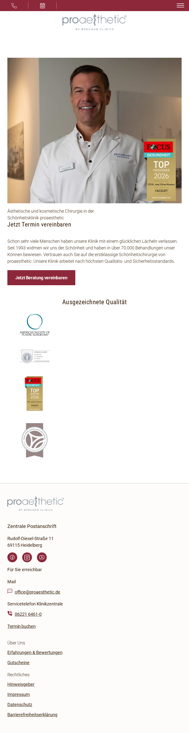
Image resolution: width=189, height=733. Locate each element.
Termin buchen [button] (21, 626)
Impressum (18, 694)
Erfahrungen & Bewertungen (35, 652)
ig (27, 557)
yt (42, 557)
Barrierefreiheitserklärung (32, 714)
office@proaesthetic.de (37, 591)
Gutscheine (18, 662)
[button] (42, 5)
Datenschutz (19, 704)
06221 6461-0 (28, 614)
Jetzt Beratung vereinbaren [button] (41, 277)
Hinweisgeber (20, 684)
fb (12, 557)
